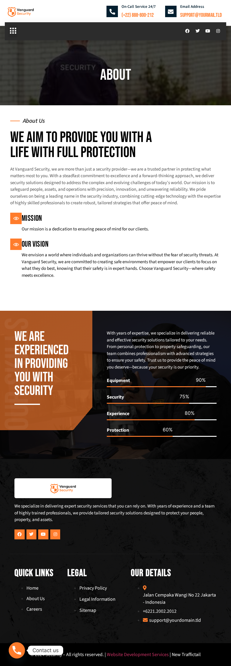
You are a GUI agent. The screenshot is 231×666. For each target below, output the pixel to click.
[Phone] (17, 650)
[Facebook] (187, 31)
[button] (12, 31)
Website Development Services (137, 654)
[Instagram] (218, 31)
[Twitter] (198, 31)
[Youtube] (208, 31)
